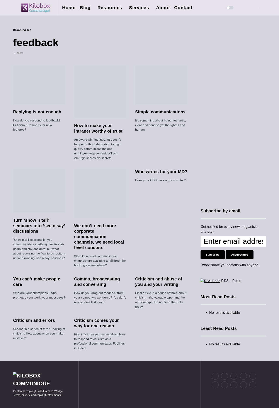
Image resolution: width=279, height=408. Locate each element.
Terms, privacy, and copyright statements (37, 395)
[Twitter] (245, 7)
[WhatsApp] (233, 385)
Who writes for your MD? (161, 171)
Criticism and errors (34, 320)
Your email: (207, 232)
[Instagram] (233, 376)
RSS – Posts (230, 281)
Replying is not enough (37, 111)
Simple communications (160, 111)
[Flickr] (243, 376)
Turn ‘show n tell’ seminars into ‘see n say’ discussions (39, 226)
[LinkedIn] (255, 7)
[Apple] (215, 385)
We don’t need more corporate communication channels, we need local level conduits (99, 236)
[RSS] (252, 385)
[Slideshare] (224, 385)
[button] (14, 7)
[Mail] (243, 385)
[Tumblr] (252, 376)
